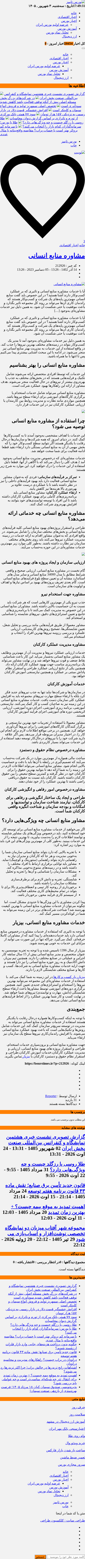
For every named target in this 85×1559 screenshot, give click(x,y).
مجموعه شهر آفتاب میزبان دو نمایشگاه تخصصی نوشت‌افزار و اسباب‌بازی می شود (45, 1233)
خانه (74, 13)
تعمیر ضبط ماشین (72, 1457)
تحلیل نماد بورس (57, 32)
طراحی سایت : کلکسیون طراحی (62, 1520)
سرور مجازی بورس (71, 1464)
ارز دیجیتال (69, 36)
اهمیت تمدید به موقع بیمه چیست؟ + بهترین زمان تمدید (40, 1375)
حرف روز (78, 1407)
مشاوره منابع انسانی (56, 255)
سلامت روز (77, 1414)
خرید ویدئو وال (75, 1443)
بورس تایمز (69, 141)
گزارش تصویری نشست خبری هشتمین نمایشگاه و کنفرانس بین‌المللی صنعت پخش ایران (45, 1142)
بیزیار (26, 1056)
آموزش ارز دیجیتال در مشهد (66, 1421)
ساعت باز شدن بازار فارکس (65, 1450)
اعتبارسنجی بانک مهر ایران (67, 1428)
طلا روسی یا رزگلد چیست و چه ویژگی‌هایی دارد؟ (43, 1324)
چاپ (74, 145)
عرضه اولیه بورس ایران (52, 24)
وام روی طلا (76, 1436)
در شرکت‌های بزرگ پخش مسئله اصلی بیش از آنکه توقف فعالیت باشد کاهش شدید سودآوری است (40, 102)
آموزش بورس (67, 28)
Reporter (51, 1096)
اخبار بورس (69, 21)
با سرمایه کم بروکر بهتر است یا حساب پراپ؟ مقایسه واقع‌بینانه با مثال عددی (39, 130)
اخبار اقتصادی (67, 17)
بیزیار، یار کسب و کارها (69, 977)
